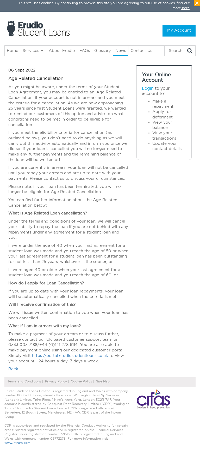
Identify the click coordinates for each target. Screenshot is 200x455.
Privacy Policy (56, 381)
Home (12, 51)
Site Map (103, 381)
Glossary (102, 51)
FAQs (84, 51)
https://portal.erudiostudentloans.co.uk (70, 356)
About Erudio (62, 51)
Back (13, 369)
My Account (179, 30)
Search (175, 51)
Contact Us (141, 51)
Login (148, 88)
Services (31, 51)
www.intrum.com (17, 442)
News (120, 51)
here (186, 8)
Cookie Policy (81, 381)
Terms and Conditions (24, 381)
